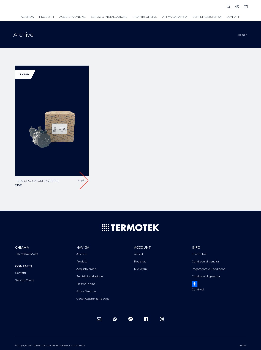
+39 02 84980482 (26, 254)
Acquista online (86, 269)
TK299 (24, 74)
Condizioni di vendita (205, 261)
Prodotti (81, 261)
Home (241, 34)
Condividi (198, 289)
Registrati (140, 261)
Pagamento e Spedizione (208, 269)
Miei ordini (140, 269)
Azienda (81, 254)
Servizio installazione (89, 276)
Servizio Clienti (24, 280)
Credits (242, 345)
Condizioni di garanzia (206, 276)
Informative (199, 254)
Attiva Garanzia (86, 291)
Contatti (20, 273)
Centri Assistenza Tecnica (92, 298)
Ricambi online (86, 283)
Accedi (138, 254)
